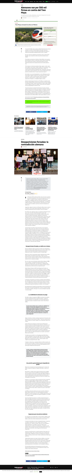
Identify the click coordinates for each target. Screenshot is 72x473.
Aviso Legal (33, 468)
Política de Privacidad (34, 467)
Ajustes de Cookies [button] (36, 471)
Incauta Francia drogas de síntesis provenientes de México (18, 128)
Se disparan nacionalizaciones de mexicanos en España (29, 128)
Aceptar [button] (40, 471)
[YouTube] (53, 1)
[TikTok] (54, 1)
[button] (56, 1)
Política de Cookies (41, 467)
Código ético (29, 468)
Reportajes (22, 139)
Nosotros (28, 467)
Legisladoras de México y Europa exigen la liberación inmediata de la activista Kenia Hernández (52, 129)
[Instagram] (49, 1)
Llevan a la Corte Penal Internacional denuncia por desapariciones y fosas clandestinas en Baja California (41, 129)
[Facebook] (48, 1)
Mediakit (37, 468)
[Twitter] (51, 1)
